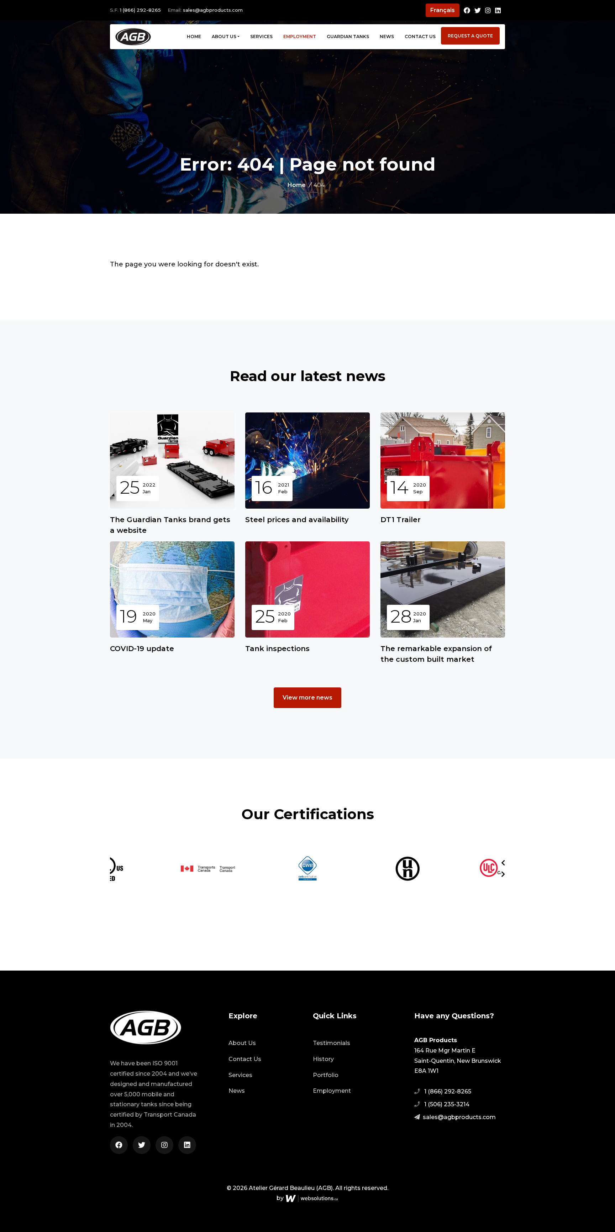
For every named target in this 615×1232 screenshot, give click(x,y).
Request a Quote (470, 35)
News (387, 36)
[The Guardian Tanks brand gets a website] (172, 460)
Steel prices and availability (297, 519)
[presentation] (503, 863)
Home (194, 36)
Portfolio (325, 1075)
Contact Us (420, 36)
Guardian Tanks (348, 36)
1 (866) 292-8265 (140, 10)
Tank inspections (277, 648)
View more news (307, 697)
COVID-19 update (142, 648)
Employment (299, 36)
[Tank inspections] (307, 589)
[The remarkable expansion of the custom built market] (442, 589)
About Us (224, 36)
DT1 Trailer (400, 519)
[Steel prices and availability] (307, 460)
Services (261, 36)
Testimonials (331, 1043)
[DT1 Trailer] (442, 460)
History (323, 1059)
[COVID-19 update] (172, 589)
